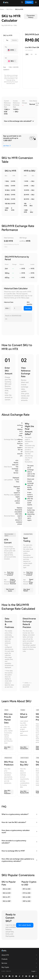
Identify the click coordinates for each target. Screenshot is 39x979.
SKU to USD (6, 889)
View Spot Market (26, 590)
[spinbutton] (5, 61)
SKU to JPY (6, 897)
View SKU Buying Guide (24, 791)
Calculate (28, 308)
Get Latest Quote (24, 925)
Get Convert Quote (10, 590)
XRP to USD (26, 901)
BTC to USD (26, 889)
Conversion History (31, 16)
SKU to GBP (6, 901)
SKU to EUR (6, 893)
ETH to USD (26, 893)
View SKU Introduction (24, 747)
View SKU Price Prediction (7, 792)
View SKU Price (7, 747)
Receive (14, 40)
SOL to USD (26, 897)
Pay (7, 40)
